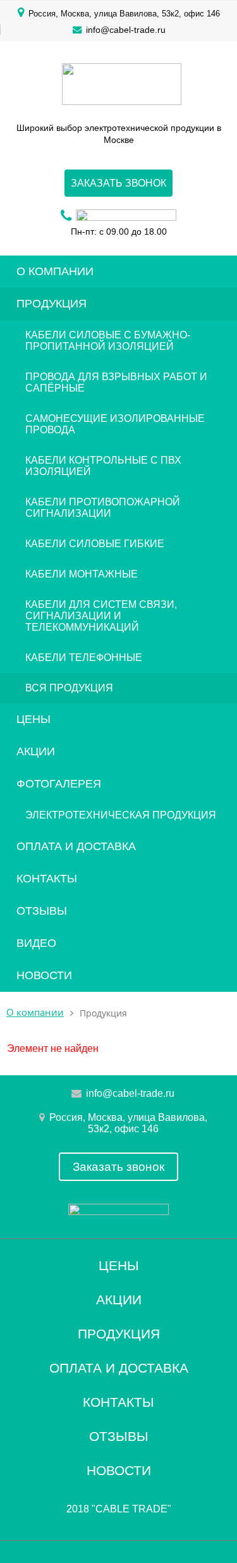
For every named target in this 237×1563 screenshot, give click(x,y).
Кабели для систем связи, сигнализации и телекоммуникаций (101, 616)
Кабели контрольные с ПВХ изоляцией (103, 466)
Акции (35, 751)
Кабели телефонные (83, 657)
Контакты (46, 878)
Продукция (51, 303)
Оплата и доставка (76, 846)
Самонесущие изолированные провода (115, 424)
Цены (33, 719)
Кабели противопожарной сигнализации (102, 508)
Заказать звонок (118, 183)
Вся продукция (69, 688)
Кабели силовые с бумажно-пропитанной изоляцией (107, 341)
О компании (55, 271)
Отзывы (41, 911)
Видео (36, 943)
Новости (44, 975)
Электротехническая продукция (120, 815)
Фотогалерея (58, 783)
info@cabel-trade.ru (126, 30)
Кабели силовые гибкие (94, 543)
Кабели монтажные (81, 574)
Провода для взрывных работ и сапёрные (116, 382)
